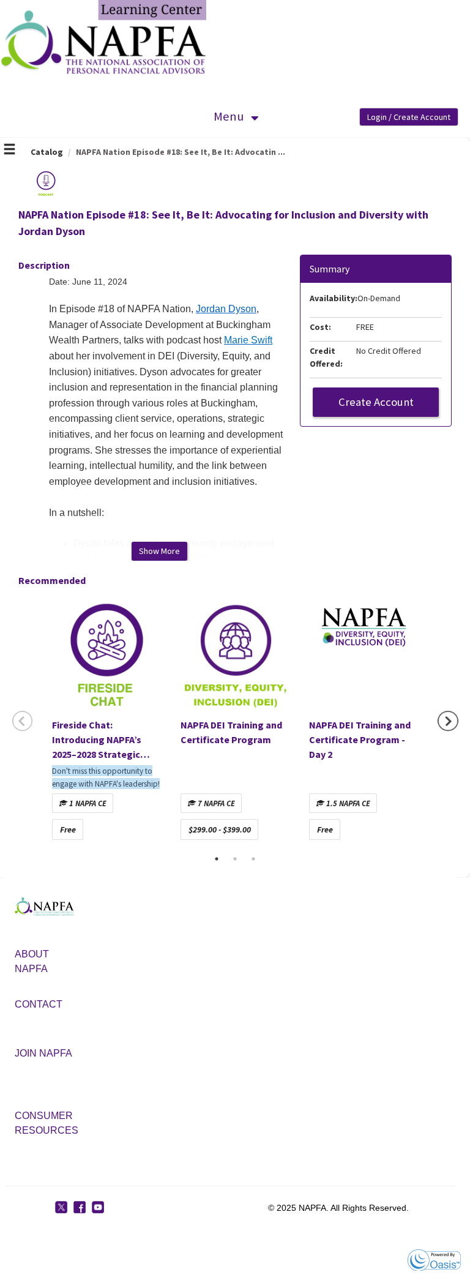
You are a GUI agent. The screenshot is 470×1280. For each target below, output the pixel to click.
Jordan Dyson (226, 309)
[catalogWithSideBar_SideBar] (9, 150)
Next (448, 721)
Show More (159, 550)
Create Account (376, 402)
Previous (22, 721)
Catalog (47, 151)
